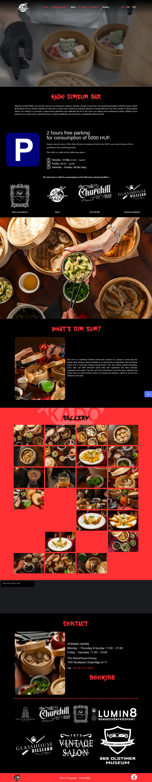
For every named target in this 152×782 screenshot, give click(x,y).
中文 (134, 7)
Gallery (84, 7)
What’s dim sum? (59, 7)
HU (128, 7)
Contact (95, 7)
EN (123, 7)
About (45, 7)
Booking (105, 7)
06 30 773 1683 (83, 668)
